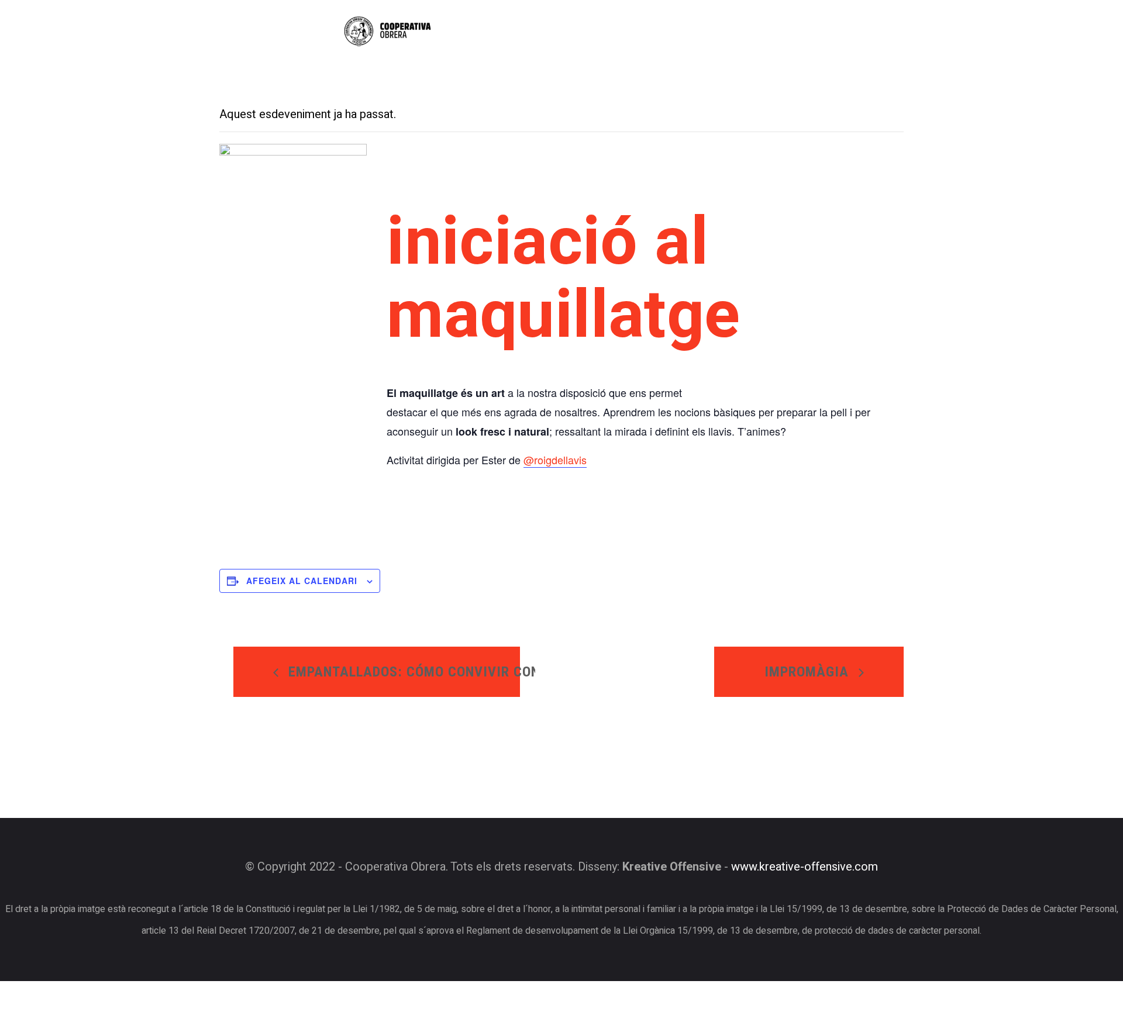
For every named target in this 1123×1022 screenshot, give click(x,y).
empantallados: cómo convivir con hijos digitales (402, 672)
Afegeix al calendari (301, 580)
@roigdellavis (555, 459)
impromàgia (808, 672)
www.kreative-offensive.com (804, 867)
